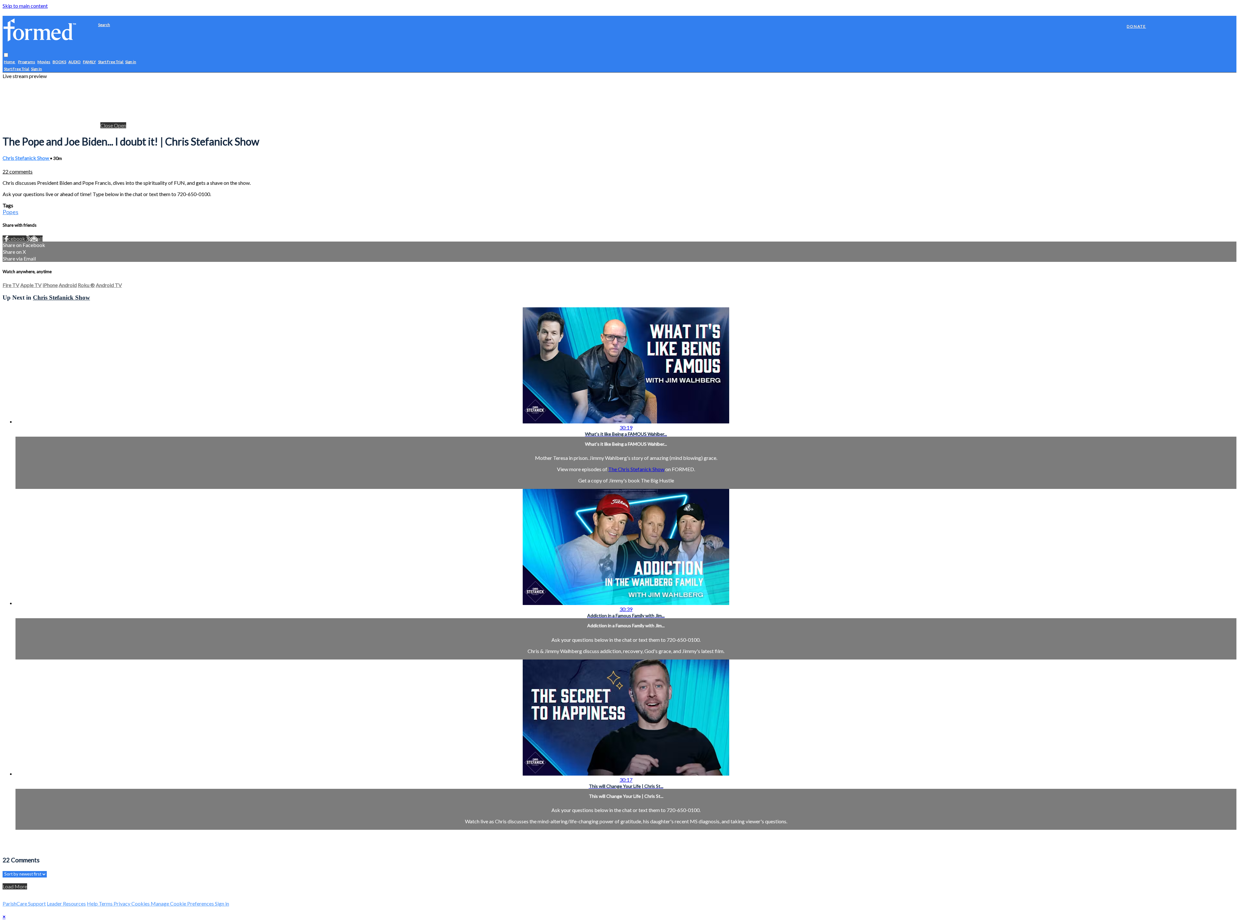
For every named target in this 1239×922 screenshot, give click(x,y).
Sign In (36, 69)
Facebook (14, 238)
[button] (6, 55)
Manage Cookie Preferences (183, 903)
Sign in (130, 62)
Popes (10, 211)
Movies (43, 62)
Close (107, 125)
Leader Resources (66, 903)
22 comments (18, 171)
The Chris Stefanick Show (636, 469)
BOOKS (59, 62)
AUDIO (74, 62)
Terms (106, 903)
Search (104, 24)
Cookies (141, 903)
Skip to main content (25, 6)
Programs (26, 62)
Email (36, 238)
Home (9, 62)
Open (120, 125)
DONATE (1136, 26)
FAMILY (89, 62)
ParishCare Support (24, 903)
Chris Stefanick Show (26, 158)
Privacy (122, 903)
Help (93, 903)
